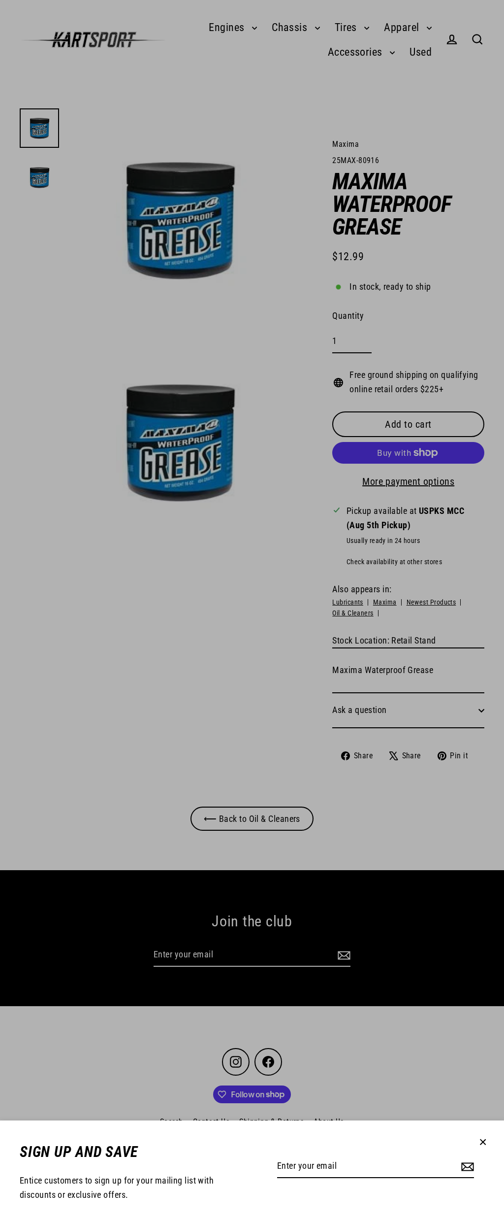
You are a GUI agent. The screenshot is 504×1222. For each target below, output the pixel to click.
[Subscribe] (466, 1166)
